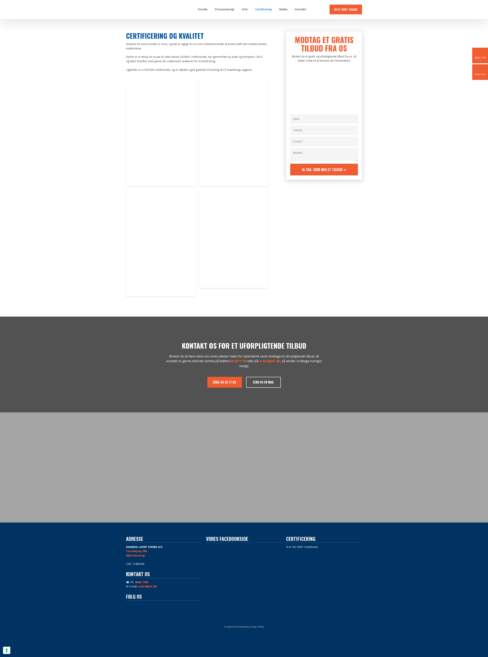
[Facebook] (130, 605)
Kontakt (300, 9)
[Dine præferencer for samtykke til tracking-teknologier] (6, 650)
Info (245, 9)
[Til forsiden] (154, 9)
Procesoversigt (224, 9)
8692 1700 (141, 582)
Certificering (263, 9)
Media (283, 9)
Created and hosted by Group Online (244, 626)
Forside (202, 9)
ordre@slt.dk (269, 361)
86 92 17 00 (239, 361)
